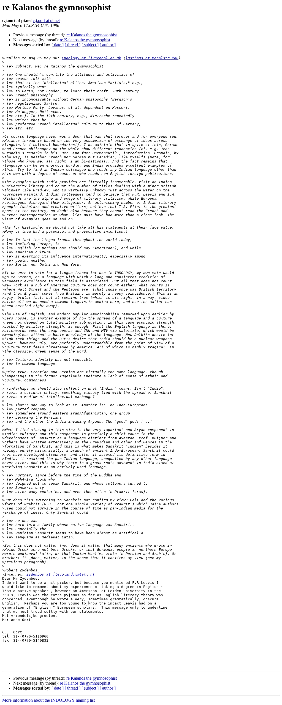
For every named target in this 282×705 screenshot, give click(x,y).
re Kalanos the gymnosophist (91, 34)
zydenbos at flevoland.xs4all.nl (60, 574)
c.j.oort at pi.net (46, 20)
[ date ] (57, 44)
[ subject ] (90, 44)
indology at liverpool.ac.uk (91, 58)
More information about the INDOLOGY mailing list (48, 700)
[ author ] (108, 44)
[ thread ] (72, 44)
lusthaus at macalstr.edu (152, 58)
